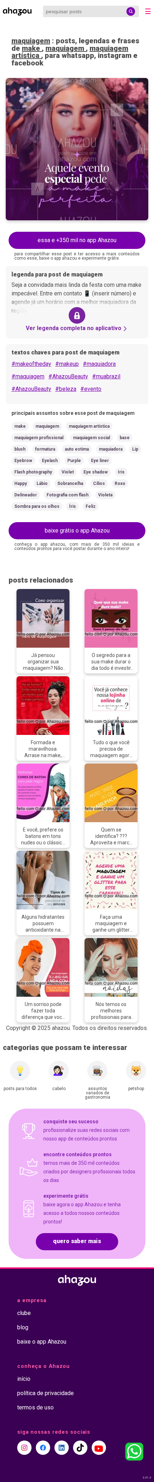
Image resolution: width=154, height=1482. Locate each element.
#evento (90, 389)
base (125, 437)
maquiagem (30, 40)
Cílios (99, 483)
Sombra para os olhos (36, 506)
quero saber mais (77, 1241)
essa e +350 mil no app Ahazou (77, 240)
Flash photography (33, 472)
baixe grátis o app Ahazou (77, 530)
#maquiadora (99, 363)
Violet (68, 472)
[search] (130, 11)
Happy (20, 483)
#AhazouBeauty (68, 376)
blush (19, 449)
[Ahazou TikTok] (80, 1448)
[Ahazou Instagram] (24, 1448)
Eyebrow (23, 460)
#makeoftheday (31, 363)
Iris (121, 472)
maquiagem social (91, 437)
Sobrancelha (70, 483)
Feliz (91, 506)
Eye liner (100, 460)
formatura (45, 449)
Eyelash (50, 460)
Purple (74, 460)
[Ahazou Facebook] (43, 1448)
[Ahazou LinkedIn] (61, 1448)
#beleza (65, 389)
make (32, 48)
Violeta (105, 494)
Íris (72, 506)
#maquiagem (27, 376)
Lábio (42, 483)
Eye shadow (95, 472)
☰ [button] (148, 11)
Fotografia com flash (67, 494)
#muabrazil (106, 376)
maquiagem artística (89, 426)
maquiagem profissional (38, 437)
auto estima (77, 449)
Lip (135, 449)
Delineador (25, 494)
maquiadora (110, 449)
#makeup (67, 363)
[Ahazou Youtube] (99, 1448)
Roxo (120, 483)
